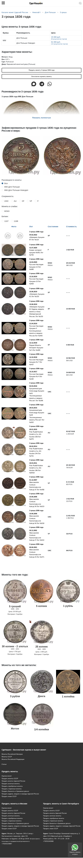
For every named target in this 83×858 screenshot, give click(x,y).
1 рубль (68, 605)
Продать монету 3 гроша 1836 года (41, 70)
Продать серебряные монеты (12, 786)
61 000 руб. (59, 43)
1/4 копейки (41, 729)
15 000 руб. (59, 38)
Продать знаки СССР (9, 796)
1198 (16, 221)
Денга (41, 696)
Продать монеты (10, 771)
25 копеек (41, 646)
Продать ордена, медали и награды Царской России (20, 794)
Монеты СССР (7, 757)
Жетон (15, 728)
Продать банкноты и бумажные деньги (15, 791)
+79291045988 (48, 841)
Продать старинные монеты (12, 789)
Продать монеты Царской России (13, 781)
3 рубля (15, 696)
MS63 (6, 211)
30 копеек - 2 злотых (15, 646)
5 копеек (41, 606)
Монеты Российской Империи (12, 754)
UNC (6, 201)
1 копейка (68, 696)
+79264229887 (7, 844)
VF (31, 201)
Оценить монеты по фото (74, 853)
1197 (6, 221)
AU (15, 201)
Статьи (4, 764)
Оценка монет (7, 776)
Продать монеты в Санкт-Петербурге (61, 804)
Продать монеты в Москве (14, 804)
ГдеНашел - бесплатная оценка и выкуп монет (24, 750)
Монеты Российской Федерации (13, 759)
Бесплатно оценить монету (41, 76)
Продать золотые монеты (11, 783)
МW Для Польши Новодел (16, 190)
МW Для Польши (12, 187)
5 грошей (15, 606)
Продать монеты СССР (10, 778)
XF (23, 201)
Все (6, 183)
